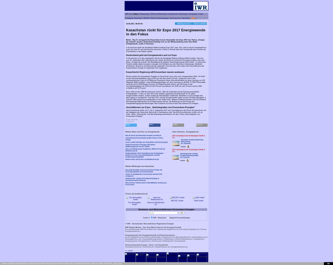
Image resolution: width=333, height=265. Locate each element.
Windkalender (168, 241)
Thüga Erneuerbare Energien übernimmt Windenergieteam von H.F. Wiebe (140, 145)
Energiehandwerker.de (179, 247)
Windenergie (144, 14)
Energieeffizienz (145, 241)
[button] (131, 125)
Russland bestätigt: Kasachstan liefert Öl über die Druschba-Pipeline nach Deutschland (143, 171)
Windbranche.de (137, 237)
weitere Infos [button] (117, 263)
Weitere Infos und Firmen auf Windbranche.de (142, 159)
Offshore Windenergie (158, 14)
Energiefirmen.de (171, 229)
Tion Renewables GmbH (134, 203)
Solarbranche (173, 14)
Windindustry (169, 239)
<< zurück (129, 251)
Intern (201, 14)
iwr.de (127, 237)
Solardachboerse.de (199, 237)
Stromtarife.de (148, 247)
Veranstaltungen (162, 18)
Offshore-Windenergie (152, 237)
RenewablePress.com (133, 239)
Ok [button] (328, 264)
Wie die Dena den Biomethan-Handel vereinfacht (143, 135)
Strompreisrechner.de (133, 247)
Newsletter (186, 18)
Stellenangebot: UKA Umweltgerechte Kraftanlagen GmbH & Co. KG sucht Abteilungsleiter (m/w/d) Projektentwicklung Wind (144, 155)
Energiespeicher (131, 241)
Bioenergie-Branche (183, 237)
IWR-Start (128, 14)
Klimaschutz (157, 241)
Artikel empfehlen (200, 24)
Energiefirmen (198, 239)
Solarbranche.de (168, 237)
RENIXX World (149, 18)
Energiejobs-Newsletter (133, 18)
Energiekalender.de (132, 231)
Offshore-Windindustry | (184, 239)
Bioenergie (183, 14)
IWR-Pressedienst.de (148, 229)
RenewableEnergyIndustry (153, 239)
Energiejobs (193, 14)
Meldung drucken (183, 24)
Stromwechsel (175, 18)
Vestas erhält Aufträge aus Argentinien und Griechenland (146, 142)
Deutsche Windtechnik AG (155, 203)
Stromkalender (180, 241)
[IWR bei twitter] (197, 18)
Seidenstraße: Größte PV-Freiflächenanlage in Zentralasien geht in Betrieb (142, 179)
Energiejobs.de (193, 229)
